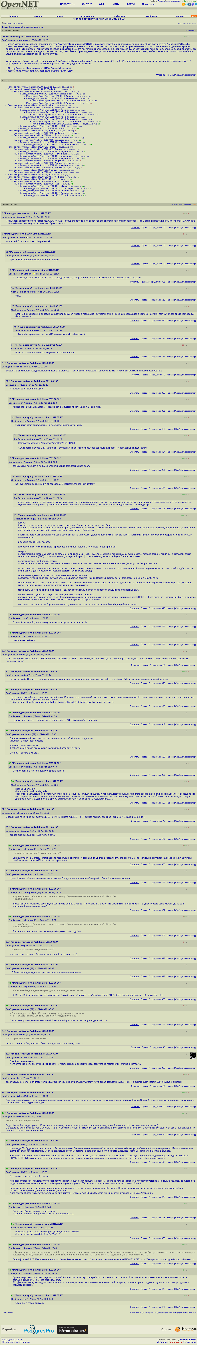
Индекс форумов (165, 1312)
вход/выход (151, 16)
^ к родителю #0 (157, 227)
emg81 (76, 124)
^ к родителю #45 (157, 1162)
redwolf (58, 154)
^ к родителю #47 (157, 724)
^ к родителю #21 (157, 411)
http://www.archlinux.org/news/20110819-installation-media (83, 44)
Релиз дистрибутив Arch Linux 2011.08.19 (27, 87)
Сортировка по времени (181, 204)
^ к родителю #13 (157, 300)
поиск (59, 16)
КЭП (63, 126)
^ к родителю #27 (157, 839)
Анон (68, 103)
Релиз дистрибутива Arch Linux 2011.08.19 (27, 105)
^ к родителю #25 (157, 508)
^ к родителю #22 (157, 429)
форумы (13, 16)
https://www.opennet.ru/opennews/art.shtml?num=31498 (46, 443)
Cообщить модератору (185, 75)
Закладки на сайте (12, 1339)
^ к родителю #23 (157, 488)
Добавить (162, 1342)
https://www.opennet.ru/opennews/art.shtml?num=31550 (44, 71)
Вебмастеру (189, 1342)
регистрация (176, 1)
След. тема (192, 1312)
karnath (58, 172)
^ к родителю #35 (157, 999)
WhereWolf (53, 177)
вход (167, 1)
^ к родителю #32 (157, 910)
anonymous (66, 156)
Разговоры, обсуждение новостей (26, 27)
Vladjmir (51, 89)
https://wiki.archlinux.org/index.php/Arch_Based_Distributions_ (57, 702)
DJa (50, 179)
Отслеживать (190, 30)
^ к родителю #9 (157, 264)
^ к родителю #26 (157, 683)
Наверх (170, 227)
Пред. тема (182, 1312)
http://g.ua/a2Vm (47, 1234)
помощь (38, 16)
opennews (22, 40)
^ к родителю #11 (157, 282)
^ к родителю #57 (157, 803)
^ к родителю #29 (157, 1068)
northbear (59, 140)
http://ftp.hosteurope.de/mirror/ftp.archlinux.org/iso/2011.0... (36, 63)
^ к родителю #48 (157, 1218)
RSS (194, 204)
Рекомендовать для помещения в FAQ (144, 1312)
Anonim (69, 96)
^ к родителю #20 (157, 393)
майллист (119, 16)
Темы (175, 1312)
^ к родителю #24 (157, 452)
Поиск (145, 4)
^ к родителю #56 (157, 775)
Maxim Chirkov (188, 1339)
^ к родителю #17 (157, 338)
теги (152, 4)
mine (50, 105)
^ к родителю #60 (157, 1307)
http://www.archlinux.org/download (74, 61)
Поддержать (175, 1342)
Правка (170, 75)
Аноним (51, 87)
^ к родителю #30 (157, 864)
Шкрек (58, 107)
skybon (51, 147)
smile (57, 133)
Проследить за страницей (16, 1342)
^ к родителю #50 (157, 1238)
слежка (180, 16)
